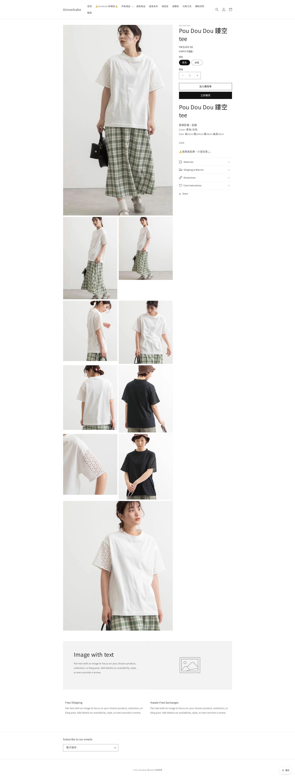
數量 (181, 69)
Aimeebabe (143, 770)
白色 (197, 62)
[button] (127, 6)
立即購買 (205, 95)
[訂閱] (114, 747)
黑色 (184, 62)
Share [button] (185, 193)
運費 (191, 51)
